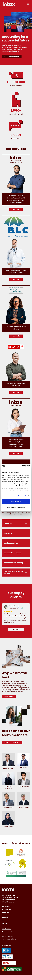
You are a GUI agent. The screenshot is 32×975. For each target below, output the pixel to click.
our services (6, 907)
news (4, 915)
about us (5, 912)
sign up (4, 923)
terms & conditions (9, 939)
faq (3, 920)
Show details (22, 496)
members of (7, 945)
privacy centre (7, 936)
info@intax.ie (6, 929)
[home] (8, 4)
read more (8, 697)
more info (16, 209)
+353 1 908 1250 (7, 931)
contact (5, 918)
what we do (6, 909)
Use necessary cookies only (16, 507)
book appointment (11, 56)
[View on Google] (6, 607)
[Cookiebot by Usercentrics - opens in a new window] (22, 466)
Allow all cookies (16, 501)
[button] (28, 4)
